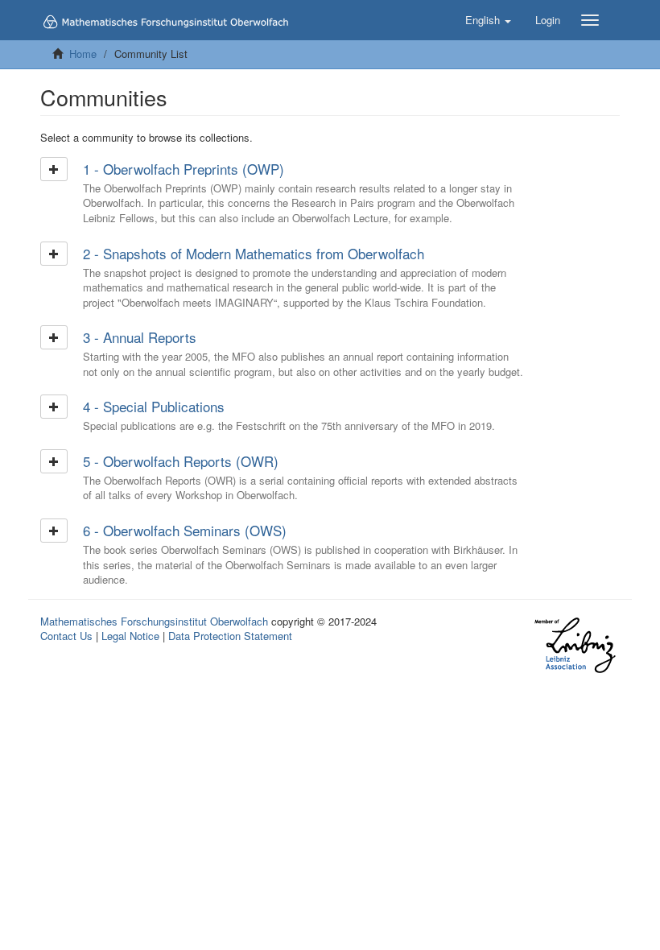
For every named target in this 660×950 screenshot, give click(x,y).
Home (83, 53)
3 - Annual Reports (139, 337)
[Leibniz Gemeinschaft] (574, 645)
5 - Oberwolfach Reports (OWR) (180, 461)
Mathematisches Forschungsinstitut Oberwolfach (154, 621)
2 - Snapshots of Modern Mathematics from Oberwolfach (253, 253)
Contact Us (66, 635)
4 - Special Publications (154, 406)
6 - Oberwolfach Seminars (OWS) (185, 530)
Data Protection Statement (230, 635)
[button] (488, 20)
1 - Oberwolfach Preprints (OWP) (183, 169)
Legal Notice (130, 635)
